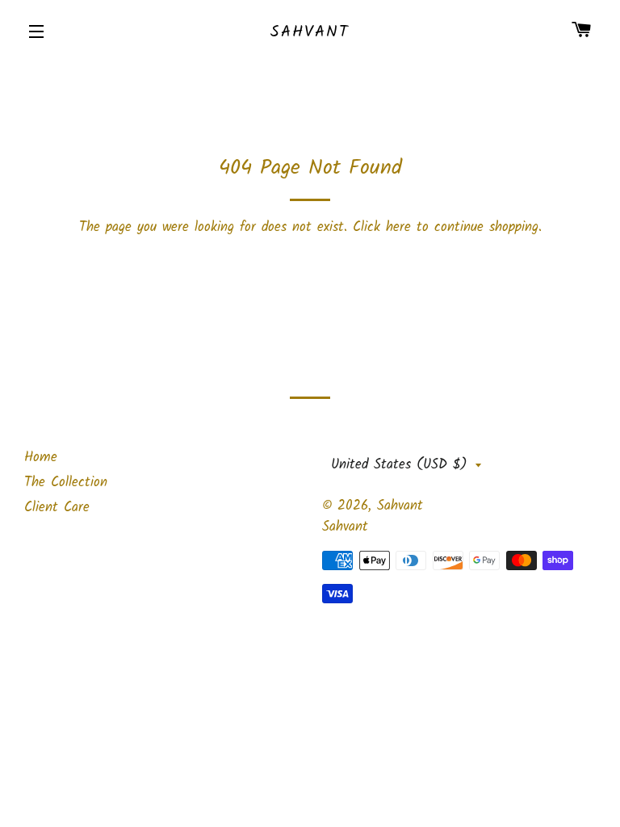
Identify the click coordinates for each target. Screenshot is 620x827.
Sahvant (310, 32)
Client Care (57, 507)
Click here (382, 227)
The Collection (65, 482)
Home (40, 457)
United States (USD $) (399, 465)
